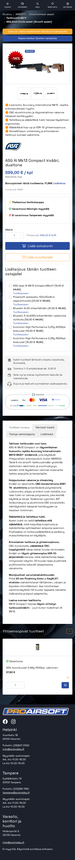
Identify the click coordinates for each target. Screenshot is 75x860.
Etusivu (7, 14)
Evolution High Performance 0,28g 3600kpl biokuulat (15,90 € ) (39, 340)
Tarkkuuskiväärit (16, 17)
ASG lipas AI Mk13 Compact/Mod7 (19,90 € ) (38, 287)
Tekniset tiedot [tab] (45, 427)
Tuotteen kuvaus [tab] (19, 427)
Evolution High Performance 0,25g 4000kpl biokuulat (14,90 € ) (39, 328)
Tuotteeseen (21, 293)
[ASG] (13, 146)
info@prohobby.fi (13, 749)
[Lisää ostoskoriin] (65, 685)
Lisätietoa (59, 183)
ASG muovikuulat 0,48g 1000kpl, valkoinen (32, 667)
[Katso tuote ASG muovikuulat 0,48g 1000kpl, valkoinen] (37, 647)
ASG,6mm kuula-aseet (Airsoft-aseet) (29, 21)
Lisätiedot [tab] (47, 434)
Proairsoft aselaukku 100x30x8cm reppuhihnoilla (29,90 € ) (34, 298)
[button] (63, 631)
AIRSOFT (20, 14)
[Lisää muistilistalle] (67, 677)
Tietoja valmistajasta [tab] (22, 434)
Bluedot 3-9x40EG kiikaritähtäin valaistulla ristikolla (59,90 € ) (39, 317)
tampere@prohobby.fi (16, 792)
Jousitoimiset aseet (41, 14)
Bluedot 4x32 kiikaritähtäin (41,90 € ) (39, 308)
